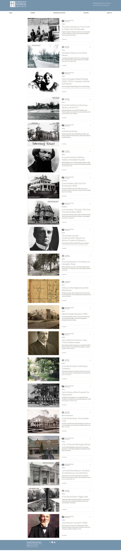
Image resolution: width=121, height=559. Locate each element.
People (63, 232)
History (63, 24)
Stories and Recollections (67, 415)
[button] (32, 12)
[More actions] (90, 21)
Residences (64, 180)
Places (63, 285)
